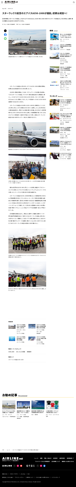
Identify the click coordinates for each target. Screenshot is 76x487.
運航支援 (62, 124)
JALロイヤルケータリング (65, 108)
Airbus (24, 329)
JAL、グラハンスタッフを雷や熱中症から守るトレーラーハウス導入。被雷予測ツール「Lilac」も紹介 (66, 115)
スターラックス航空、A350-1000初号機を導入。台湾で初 (21, 326)
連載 (41, 458)
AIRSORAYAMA (63, 60)
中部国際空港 (12, 416)
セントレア (10, 414)
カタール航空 (68, 156)
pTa (47, 414)
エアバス (18, 331)
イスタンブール (63, 148)
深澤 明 (36, 414)
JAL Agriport (65, 104)
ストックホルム (63, 149)
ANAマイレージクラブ (64, 87)
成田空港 (38, 333)
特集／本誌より (47, 458)
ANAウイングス (63, 74)
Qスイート (62, 156)
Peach (68, 74)
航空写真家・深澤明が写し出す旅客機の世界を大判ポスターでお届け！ (37, 411)
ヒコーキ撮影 (19, 416)
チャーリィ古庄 (23, 414)
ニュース (36, 458)
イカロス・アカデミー (14, 474)
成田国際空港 (26, 416)
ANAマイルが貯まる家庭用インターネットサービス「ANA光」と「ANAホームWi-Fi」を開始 (66, 82)
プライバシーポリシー (19, 477)
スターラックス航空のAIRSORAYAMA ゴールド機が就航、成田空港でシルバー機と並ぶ (66, 55)
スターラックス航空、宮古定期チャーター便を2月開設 (21, 338)
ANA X (64, 86)
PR (6, 414)
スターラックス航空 (20, 333)
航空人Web (4, 474)
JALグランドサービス (67, 118)
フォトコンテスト (5, 416)
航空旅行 (69, 149)
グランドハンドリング (67, 120)
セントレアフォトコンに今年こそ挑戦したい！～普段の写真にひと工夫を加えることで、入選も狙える (8, 411)
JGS (61, 120)
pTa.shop (23, 474)
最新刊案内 (62, 458)
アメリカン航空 (40, 342)
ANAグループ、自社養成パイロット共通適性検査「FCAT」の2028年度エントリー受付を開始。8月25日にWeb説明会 (66, 68)
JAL (61, 104)
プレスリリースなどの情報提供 (42, 461)
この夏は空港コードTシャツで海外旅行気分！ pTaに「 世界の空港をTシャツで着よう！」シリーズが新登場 (52, 411)
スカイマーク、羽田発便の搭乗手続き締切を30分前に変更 (65, 46)
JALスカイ (62, 106)
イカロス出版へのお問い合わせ (42, 477)
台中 (37, 331)
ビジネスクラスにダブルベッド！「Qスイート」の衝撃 (66, 154)
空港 (47, 416)
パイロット (62, 75)
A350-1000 (19, 329)
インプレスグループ (56, 477)
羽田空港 (68, 49)
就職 (66, 75)
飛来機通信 (69, 458)
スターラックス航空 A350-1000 (15, 359)
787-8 (61, 146)
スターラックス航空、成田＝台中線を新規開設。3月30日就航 (41, 326)
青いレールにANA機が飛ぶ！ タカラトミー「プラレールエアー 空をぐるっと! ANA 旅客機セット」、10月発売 (66, 36)
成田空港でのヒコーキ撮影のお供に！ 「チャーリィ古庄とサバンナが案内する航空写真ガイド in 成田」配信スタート (23, 411)
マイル (67, 89)
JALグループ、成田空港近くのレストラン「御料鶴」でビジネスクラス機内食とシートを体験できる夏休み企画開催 (66, 101)
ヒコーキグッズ (66, 39)
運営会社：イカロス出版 (7, 477)
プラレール (62, 41)
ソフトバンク (62, 89)
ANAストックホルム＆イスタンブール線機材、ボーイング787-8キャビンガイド (65, 143)
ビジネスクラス (63, 158)
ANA (61, 39)
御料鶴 (61, 110)
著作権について (29, 477)
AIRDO (61, 72)
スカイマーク (62, 49)
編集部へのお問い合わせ (68, 461)
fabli (32, 414)
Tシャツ (50, 414)
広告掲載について (56, 461)
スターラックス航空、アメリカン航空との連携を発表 (41, 338)
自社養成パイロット (64, 77)
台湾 (40, 331)
